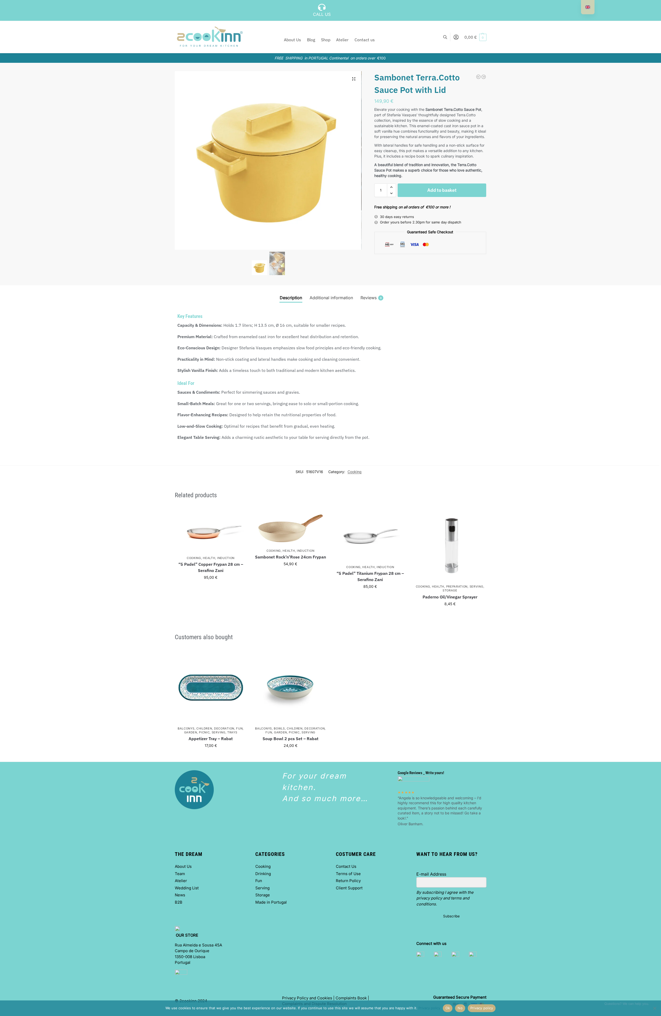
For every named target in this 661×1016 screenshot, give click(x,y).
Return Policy (348, 880)
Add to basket (441, 190)
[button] (475, 37)
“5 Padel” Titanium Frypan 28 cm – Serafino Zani (370, 576)
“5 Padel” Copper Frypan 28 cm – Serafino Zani (210, 567)
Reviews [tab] (371, 297)
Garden (190, 732)
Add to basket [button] (210, 588)
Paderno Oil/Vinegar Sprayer (450, 596)
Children (204, 728)
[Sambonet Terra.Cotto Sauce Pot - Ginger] (483, 76)
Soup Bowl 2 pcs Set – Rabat (290, 738)
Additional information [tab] (331, 297)
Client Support (349, 887)
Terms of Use (348, 873)
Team (180, 873)
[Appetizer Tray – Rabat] (211, 688)
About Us (183, 866)
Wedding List (187, 887)
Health (209, 558)
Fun (239, 728)
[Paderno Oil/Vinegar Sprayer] (450, 546)
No (460, 1008)
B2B (178, 902)
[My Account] (456, 37)
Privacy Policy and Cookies (307, 997)
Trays (232, 732)
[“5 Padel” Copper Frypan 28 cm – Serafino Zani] (211, 531)
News (180, 894)
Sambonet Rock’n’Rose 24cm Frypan (290, 557)
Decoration (224, 728)
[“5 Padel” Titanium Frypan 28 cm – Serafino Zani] (370, 536)
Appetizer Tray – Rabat (211, 738)
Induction (226, 558)
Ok (447, 1008)
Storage (450, 590)
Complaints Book (351, 997)
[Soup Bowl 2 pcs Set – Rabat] (290, 688)
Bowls (279, 728)
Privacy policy (429, 1008)
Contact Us (346, 866)
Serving (476, 586)
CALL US (322, 14)
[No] (654, 1008)
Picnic (204, 732)
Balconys (186, 728)
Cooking (355, 471)
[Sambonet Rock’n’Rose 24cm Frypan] (478, 76)
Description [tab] (291, 297)
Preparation (457, 586)
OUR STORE (187, 935)
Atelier (181, 880)
